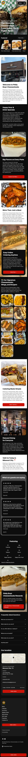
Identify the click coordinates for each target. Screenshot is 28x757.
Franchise (4, 718)
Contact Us (5, 720)
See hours (22, 687)
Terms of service (6, 730)
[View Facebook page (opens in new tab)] (3, 739)
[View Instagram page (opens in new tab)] (5, 739)
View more (5, 492)
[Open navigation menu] (24, 3)
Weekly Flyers (5, 712)
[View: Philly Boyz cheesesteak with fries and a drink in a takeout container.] (7, 338)
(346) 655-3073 (6, 680)
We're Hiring (5, 714)
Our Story (4, 710)
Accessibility (5, 732)
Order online (13, 691)
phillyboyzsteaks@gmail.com (9, 683)
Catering (4, 708)
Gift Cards (4, 716)
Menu (20, 3)
